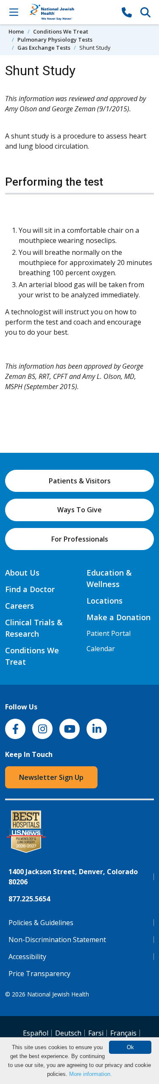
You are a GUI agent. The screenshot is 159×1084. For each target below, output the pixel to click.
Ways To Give (79, 509)
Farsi (95, 1033)
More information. (90, 1074)
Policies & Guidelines (40, 922)
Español (35, 1033)
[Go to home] (70, 12)
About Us (22, 572)
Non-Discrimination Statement (57, 939)
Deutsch (68, 1033)
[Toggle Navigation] (13, 11)
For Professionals (79, 539)
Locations (104, 601)
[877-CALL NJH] (126, 11)
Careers (19, 606)
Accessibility (27, 956)
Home (16, 31)
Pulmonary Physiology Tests (54, 39)
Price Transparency (39, 973)
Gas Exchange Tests (43, 47)
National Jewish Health (58, 994)
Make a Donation (118, 617)
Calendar (100, 648)
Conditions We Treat (60, 31)
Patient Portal (108, 633)
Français (123, 1033)
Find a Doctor (30, 589)
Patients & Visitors (80, 481)
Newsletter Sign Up (51, 777)
